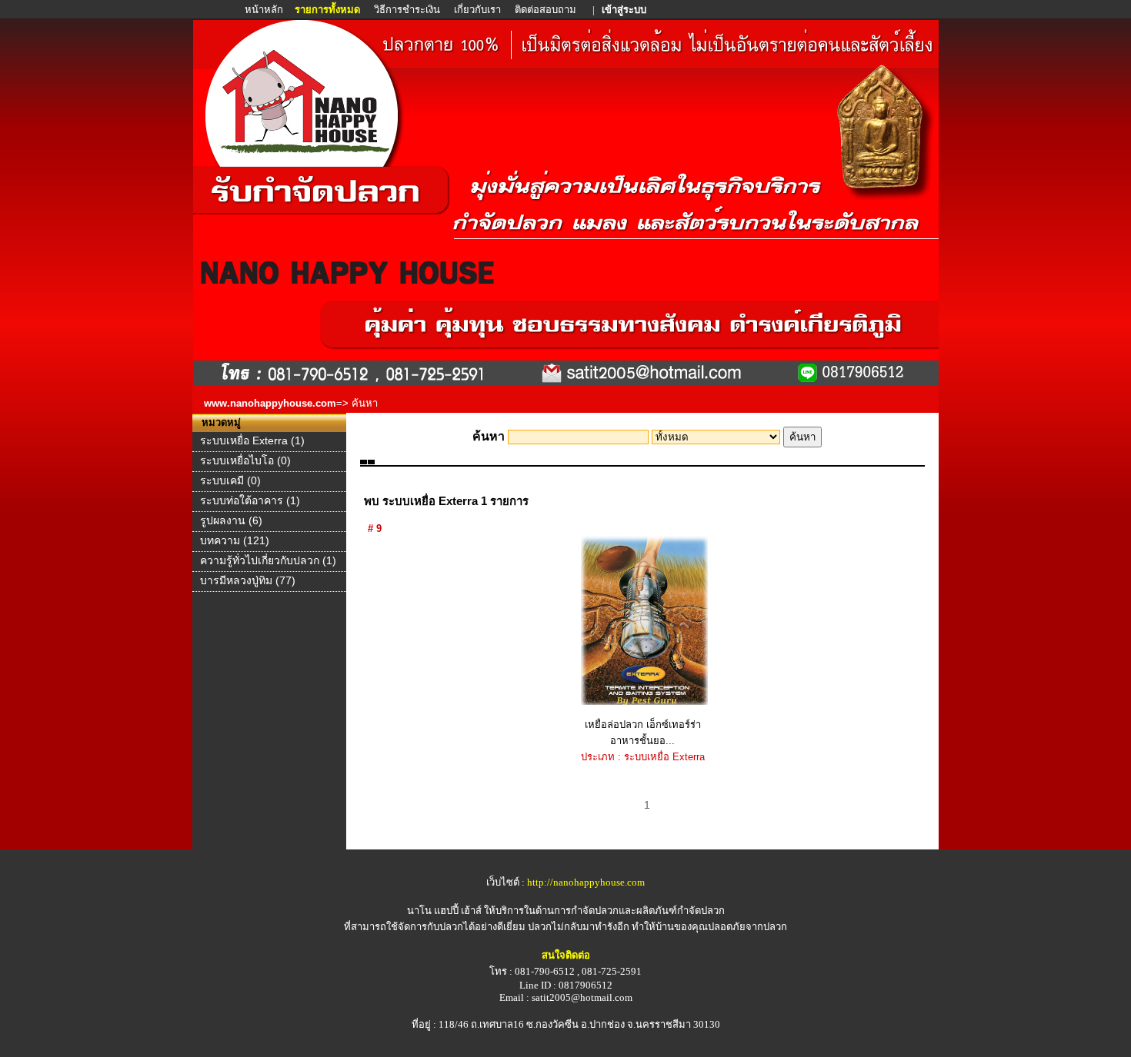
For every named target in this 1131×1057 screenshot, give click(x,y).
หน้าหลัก (265, 9)
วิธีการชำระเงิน (408, 9)
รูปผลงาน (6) (231, 520)
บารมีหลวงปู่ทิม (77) (247, 580)
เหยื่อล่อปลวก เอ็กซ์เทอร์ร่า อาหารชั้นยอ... (643, 732)
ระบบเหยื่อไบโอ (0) (245, 460)
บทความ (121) (234, 540)
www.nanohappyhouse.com (270, 403)
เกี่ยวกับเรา (477, 9)
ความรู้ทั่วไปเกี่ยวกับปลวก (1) (268, 560)
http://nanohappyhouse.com (586, 882)
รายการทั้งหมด (327, 9)
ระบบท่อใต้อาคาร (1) (250, 500)
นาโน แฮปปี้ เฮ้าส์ (444, 910)
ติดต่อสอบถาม (547, 9)
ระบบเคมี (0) (230, 480)
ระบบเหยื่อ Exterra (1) (252, 440)
